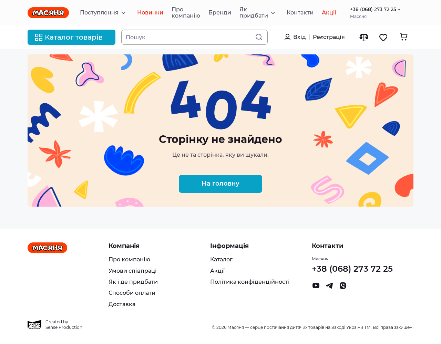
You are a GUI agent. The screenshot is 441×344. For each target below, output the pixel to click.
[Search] (258, 37)
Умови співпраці (133, 271)
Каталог (221, 259)
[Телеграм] (329, 287)
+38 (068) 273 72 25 (373, 9)
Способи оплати (132, 293)
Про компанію (129, 259)
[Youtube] (316, 287)
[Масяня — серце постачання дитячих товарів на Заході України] (48, 13)
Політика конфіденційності (250, 282)
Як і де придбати (133, 282)
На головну (220, 183)
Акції (217, 271)
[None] (343, 287)
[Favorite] (384, 37)
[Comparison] (364, 37)
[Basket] (404, 37)
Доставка (122, 304)
